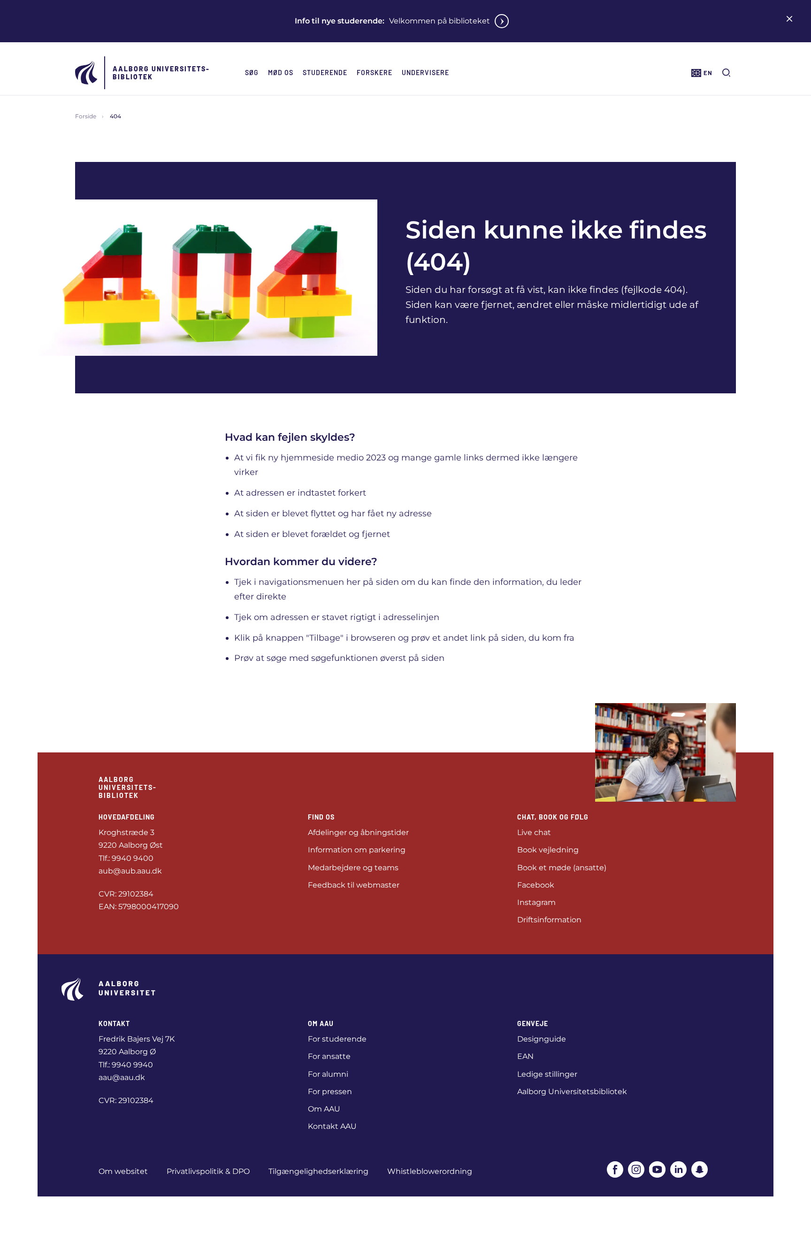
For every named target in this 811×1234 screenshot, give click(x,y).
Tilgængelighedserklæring (318, 1171)
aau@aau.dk (122, 1077)
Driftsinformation (549, 919)
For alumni (328, 1074)
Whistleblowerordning (429, 1171)
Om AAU (324, 1108)
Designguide (541, 1039)
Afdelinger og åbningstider (358, 832)
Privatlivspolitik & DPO (208, 1171)
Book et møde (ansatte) (561, 867)
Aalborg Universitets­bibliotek (161, 73)
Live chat (534, 832)
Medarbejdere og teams (353, 867)
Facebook (535, 885)
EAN (525, 1056)
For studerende (337, 1039)
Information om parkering (357, 849)
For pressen (330, 1091)
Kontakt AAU (332, 1126)
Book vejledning (548, 849)
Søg (252, 73)
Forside (85, 116)
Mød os (280, 73)
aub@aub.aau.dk (130, 870)
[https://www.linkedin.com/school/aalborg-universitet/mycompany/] (678, 1169)
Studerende (325, 73)
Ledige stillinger (547, 1074)
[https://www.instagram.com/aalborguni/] (636, 1169)
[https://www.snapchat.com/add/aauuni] (699, 1169)
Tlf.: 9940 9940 (126, 1064)
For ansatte (329, 1056)
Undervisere (425, 73)
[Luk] (789, 18)
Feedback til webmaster (353, 885)
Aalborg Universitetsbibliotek (572, 1091)
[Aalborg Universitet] (87, 72)
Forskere (374, 73)
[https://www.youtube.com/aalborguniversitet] (657, 1169)
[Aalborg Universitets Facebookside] (615, 1169)
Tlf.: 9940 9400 (126, 858)
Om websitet (123, 1171)
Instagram (536, 902)
